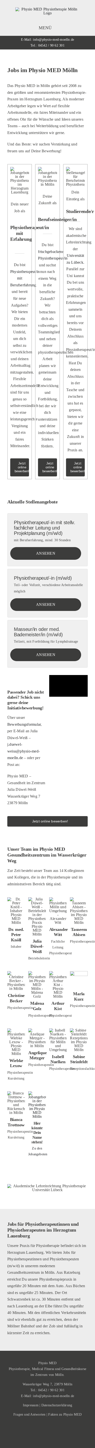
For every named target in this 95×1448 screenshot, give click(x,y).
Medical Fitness (43, 1369)
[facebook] (43, 1429)
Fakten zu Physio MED (65, 1414)
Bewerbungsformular (24, 724)
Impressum (30, 1405)
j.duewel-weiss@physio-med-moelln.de (23, 751)
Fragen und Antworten (29, 1414)
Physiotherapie (19, 1369)
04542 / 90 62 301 (51, 45)
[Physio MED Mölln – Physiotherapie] (47, 9)
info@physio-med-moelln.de (53, 39)
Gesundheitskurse (73, 1369)
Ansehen (45, 553)
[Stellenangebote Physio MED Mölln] (37, 1093)
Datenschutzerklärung (56, 1405)
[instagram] (51, 1429)
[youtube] (47, 1438)
